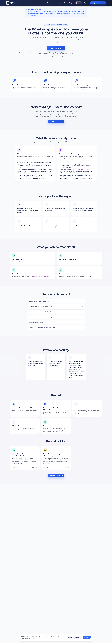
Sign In (86, 3)
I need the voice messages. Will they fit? (40, 311)
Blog (70, 3)
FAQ (65, 3)
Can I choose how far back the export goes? (41, 306)
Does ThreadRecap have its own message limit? (42, 317)
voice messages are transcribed (40, 276)
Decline (70, 637)
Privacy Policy (24, 638)
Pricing (59, 3)
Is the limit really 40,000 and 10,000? (39, 301)
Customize (78, 637)
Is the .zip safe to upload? (36, 322)
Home (43, 3)
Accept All (87, 637)
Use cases (50, 3)
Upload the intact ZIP (81, 169)
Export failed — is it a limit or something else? (42, 327)
